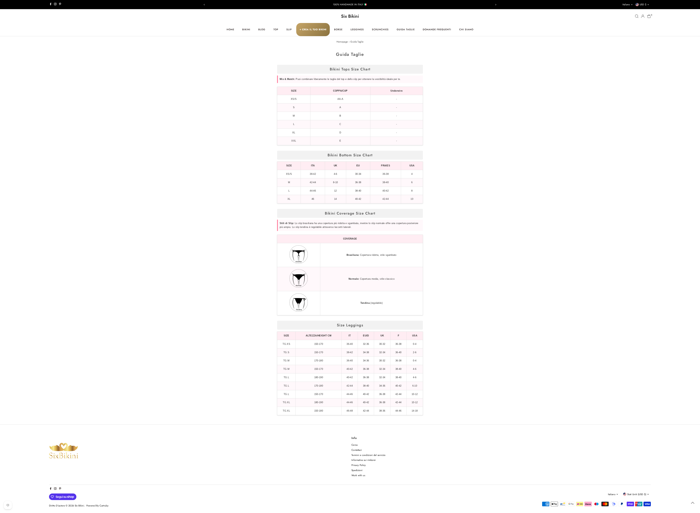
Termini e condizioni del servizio (368, 455)
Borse (338, 29)
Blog (261, 29)
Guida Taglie (406, 29)
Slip (289, 29)
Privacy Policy (358, 465)
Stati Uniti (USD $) (636, 494)
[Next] (496, 5)
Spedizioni (356, 470)
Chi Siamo (466, 29)
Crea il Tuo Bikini (313, 29)
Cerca (354, 445)
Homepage (342, 41)
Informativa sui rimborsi (363, 460)
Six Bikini (350, 16)
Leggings (357, 29)
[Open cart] (649, 16)
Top (275, 29)
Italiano (626, 4)
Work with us (358, 475)
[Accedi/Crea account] (642, 16)
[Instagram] (55, 4)
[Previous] (204, 5)
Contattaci (356, 450)
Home (230, 29)
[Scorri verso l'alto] (692, 503)
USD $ (643, 4)
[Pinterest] (60, 4)
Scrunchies (380, 29)
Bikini (246, 29)
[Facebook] (50, 4)
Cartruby (104, 505)
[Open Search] (636, 16)
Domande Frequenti (437, 29)
